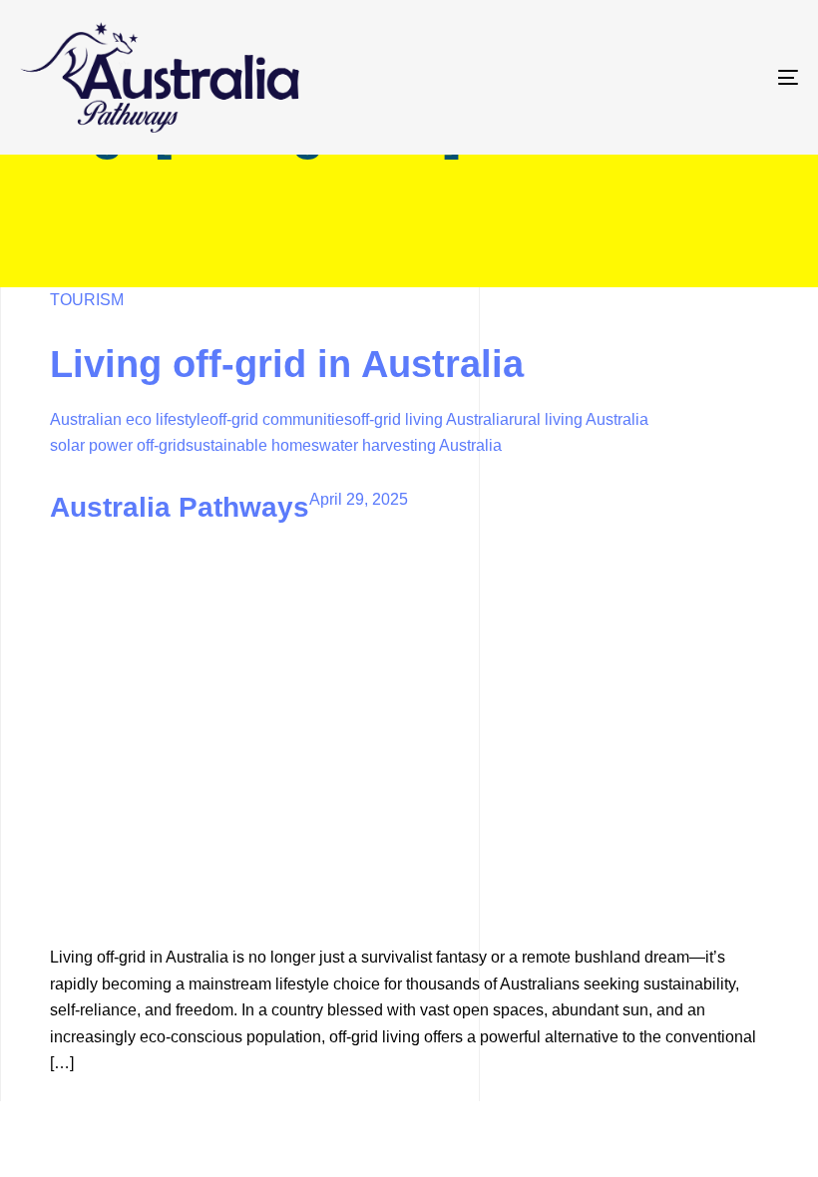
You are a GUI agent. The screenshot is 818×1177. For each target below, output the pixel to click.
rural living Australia (578, 419)
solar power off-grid (118, 445)
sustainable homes (252, 445)
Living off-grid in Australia (287, 364)
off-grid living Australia (430, 419)
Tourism (87, 299)
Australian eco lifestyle (129, 419)
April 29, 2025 (358, 499)
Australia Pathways (179, 507)
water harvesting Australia (410, 445)
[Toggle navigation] (668, 77)
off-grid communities (280, 419)
